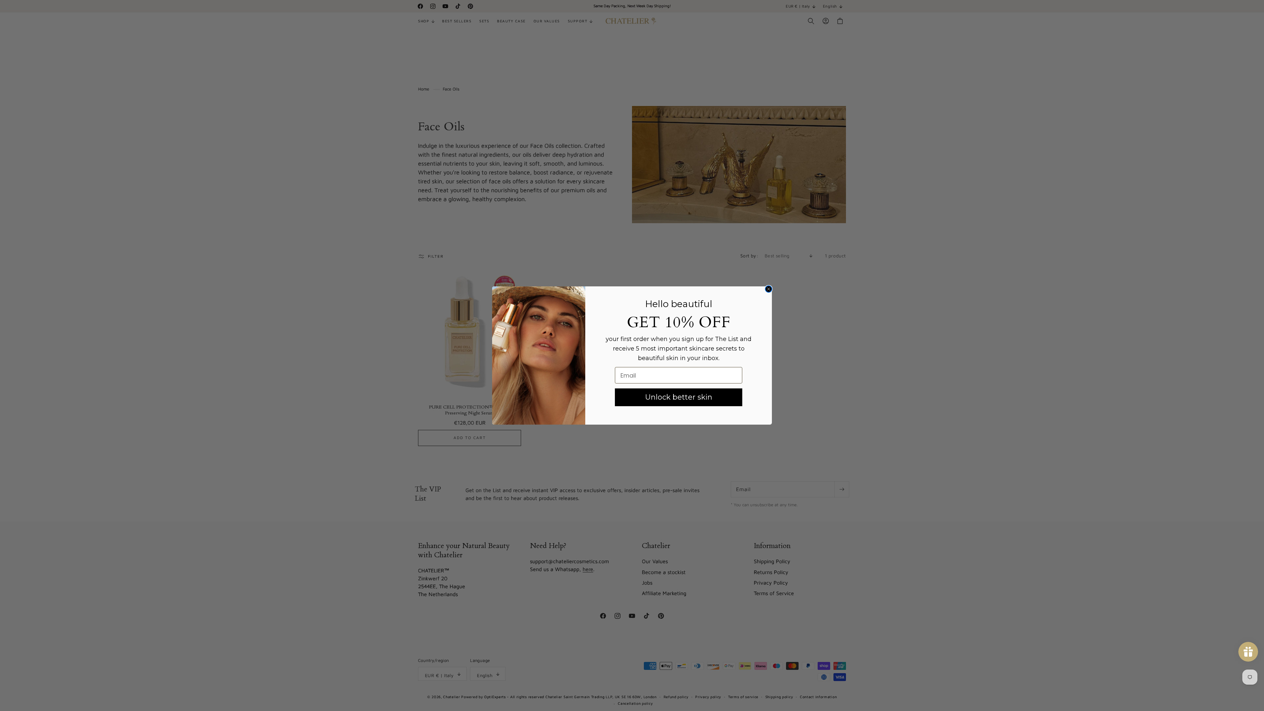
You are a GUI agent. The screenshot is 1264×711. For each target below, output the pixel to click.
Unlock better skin (678, 397)
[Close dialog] (768, 289)
